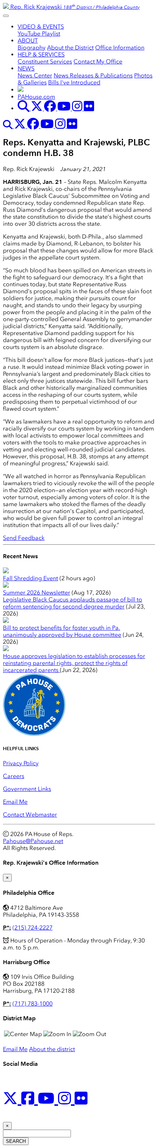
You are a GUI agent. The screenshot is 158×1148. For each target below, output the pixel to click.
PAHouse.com (36, 96)
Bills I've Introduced (74, 82)
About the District (70, 47)
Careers (13, 776)
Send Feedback (23, 537)
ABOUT (28, 40)
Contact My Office (97, 61)
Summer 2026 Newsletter (36, 592)
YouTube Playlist (39, 33)
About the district (52, 1049)
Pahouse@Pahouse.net (33, 841)
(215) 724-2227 (32, 927)
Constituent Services (45, 61)
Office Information (119, 47)
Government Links (27, 788)
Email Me (15, 801)
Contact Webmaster (30, 814)
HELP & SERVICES (41, 54)
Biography (32, 47)
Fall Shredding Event (30, 578)
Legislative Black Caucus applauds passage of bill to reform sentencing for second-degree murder (72, 603)
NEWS (26, 68)
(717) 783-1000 (32, 1003)
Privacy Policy (21, 763)
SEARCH (16, 1141)
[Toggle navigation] (6, 16)
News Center (35, 75)
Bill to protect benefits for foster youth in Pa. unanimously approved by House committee (62, 631)
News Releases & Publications (93, 75)
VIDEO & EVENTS (41, 26)
